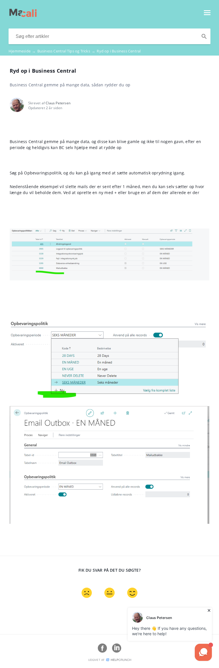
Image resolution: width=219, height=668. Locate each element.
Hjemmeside (22, 51)
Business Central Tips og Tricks (66, 51)
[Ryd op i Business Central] (23, 15)
